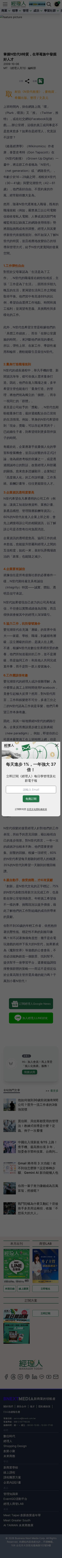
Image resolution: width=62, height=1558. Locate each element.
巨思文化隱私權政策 (37, 809)
